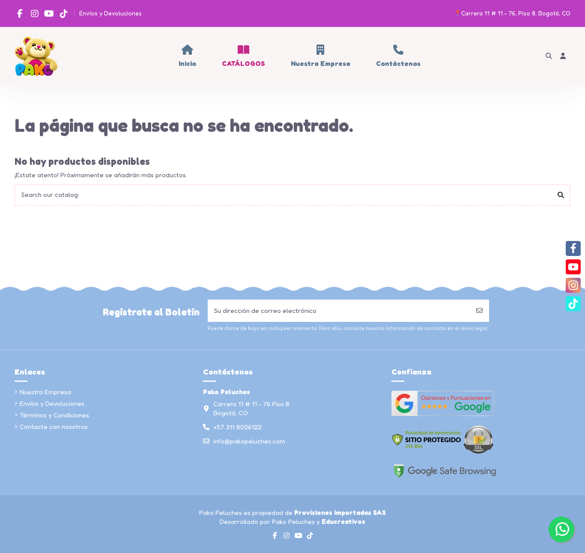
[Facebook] (573, 248)
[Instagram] (573, 285)
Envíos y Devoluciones (110, 13)
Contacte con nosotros (54, 426)
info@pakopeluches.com (249, 441)
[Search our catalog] (560, 194)
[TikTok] (573, 303)
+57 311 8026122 (237, 427)
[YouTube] (573, 266)
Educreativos (343, 521)
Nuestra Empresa (45, 392)
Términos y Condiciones (54, 415)
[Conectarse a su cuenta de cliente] (563, 55)
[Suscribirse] (479, 311)
